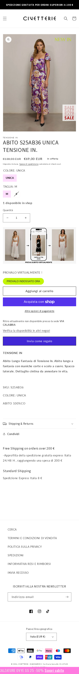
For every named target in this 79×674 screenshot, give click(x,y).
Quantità (8, 210)
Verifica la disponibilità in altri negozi (26, 330)
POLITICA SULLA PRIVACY (25, 546)
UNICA (10, 176)
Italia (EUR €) (37, 636)
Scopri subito (50, 670)
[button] (5, 18)
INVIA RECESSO (18, 572)
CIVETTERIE (23, 664)
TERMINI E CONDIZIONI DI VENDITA (32, 538)
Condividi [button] (13, 434)
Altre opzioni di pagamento (39, 310)
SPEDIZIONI (16, 555)
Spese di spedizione (28, 164)
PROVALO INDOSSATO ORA (23, 281)
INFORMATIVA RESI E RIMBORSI (29, 563)
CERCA (12, 529)
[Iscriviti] (67, 596)
